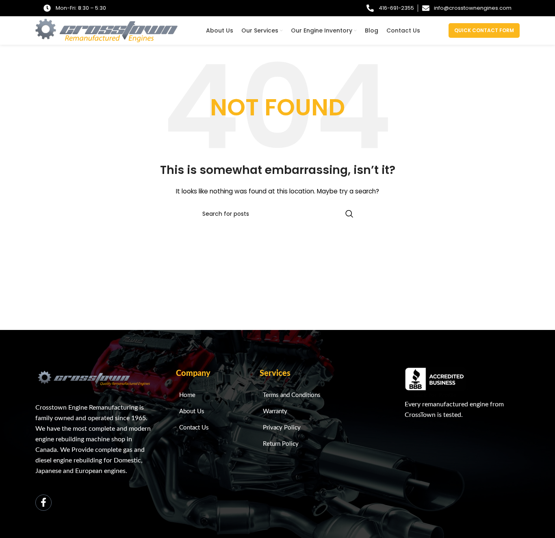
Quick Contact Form (484, 30)
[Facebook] (43, 503)
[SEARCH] (349, 213)
